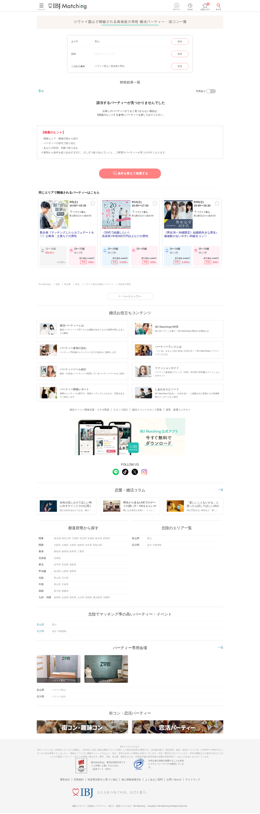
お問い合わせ (174, 779)
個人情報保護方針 (131, 779)
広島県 (65, 584)
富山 (149, 538)
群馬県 (106, 538)
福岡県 (57, 597)
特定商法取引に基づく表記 (102, 779)
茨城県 (90, 538)
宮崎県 (88, 597)
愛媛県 (65, 591)
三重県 (80, 551)
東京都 (57, 538)
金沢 (149, 545)
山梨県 (65, 571)
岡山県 (57, 584)
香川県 (57, 591)
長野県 (72, 571)
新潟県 (57, 571)
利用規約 (79, 779)
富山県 (57, 578)
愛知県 (57, 551)
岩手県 (57, 564)
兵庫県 (72, 545)
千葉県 (75, 538)
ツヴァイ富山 (59, 690)
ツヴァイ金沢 (59, 696)
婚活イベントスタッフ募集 (147, 409)
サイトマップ (192, 779)
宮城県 (65, 564)
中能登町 (157, 545)
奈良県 (88, 545)
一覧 (220, 489)
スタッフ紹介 (120, 409)
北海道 (57, 558)
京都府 (65, 545)
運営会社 (65, 779)
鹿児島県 (97, 597)
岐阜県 (72, 551)
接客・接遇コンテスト (178, 409)
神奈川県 (66, 538)
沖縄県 (106, 597)
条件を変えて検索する (133, 173)
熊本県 (72, 597)
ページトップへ (132, 296)
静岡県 (65, 551)
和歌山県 (97, 545)
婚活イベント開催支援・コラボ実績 (89, 409)
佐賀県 (65, 597)
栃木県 (98, 538)
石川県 (65, 578)
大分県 (80, 597)
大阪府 (57, 545)
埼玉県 (83, 538)
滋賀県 (80, 545)
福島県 (72, 564)
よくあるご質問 (154, 779)
